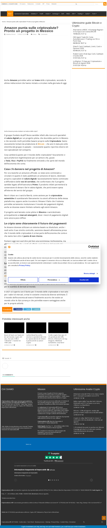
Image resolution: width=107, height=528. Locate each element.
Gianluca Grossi (10, 34)
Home (4, 21)
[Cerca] (104, 4)
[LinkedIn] (85, 4)
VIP (43, 4)
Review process (39, 522)
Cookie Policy (64, 522)
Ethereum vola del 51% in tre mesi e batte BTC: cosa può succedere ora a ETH (89, 395)
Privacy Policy (24, 265)
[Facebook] (78, 4)
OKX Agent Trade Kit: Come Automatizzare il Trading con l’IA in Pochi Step (86, 39)
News (34, 34)
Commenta (44, 34)
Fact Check (31, 522)
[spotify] (92, 4)
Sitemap (47, 522)
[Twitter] (81, 4)
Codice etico (22, 522)
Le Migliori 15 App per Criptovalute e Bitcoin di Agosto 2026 (87, 62)
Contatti (38, 4)
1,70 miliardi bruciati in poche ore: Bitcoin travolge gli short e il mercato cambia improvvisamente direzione (89, 429)
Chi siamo (22, 4)
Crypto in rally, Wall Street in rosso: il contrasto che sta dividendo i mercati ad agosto (88, 420)
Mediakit (54, 4)
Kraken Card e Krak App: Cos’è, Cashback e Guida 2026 (88, 55)
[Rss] (76, 4)
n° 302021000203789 (85, 490)
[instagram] (90, 4)
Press (48, 4)
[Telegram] (103, 522)
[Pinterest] (83, 4)
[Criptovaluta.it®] (53, 8)
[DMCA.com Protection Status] (75, 512)
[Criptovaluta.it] (4, 13)
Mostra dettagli (89, 273)
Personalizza (52, 280)
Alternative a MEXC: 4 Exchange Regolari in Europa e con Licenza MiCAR (88, 31)
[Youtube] (88, 4)
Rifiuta (23, 280)
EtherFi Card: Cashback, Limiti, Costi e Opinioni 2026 (87, 47)
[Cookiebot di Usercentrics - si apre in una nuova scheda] (90, 247)
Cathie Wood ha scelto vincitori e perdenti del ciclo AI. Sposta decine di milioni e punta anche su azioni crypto (36, 339)
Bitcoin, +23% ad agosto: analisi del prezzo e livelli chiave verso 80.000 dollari (88, 411)
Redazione (31, 4)
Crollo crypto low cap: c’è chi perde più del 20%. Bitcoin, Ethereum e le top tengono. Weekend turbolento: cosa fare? (57, 339)
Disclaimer (72, 522)
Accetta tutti (84, 280)
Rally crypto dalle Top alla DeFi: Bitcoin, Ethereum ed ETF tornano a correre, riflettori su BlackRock (88, 403)
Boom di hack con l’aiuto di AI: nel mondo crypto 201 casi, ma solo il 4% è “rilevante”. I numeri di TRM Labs (14, 339)
